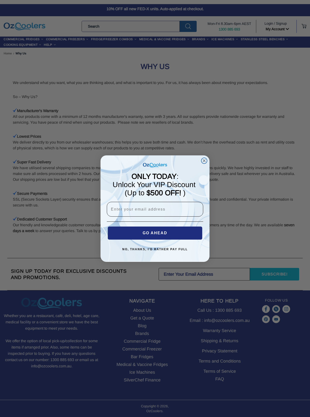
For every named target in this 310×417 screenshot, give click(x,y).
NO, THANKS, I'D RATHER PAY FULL (155, 249)
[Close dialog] (204, 161)
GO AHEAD (155, 233)
